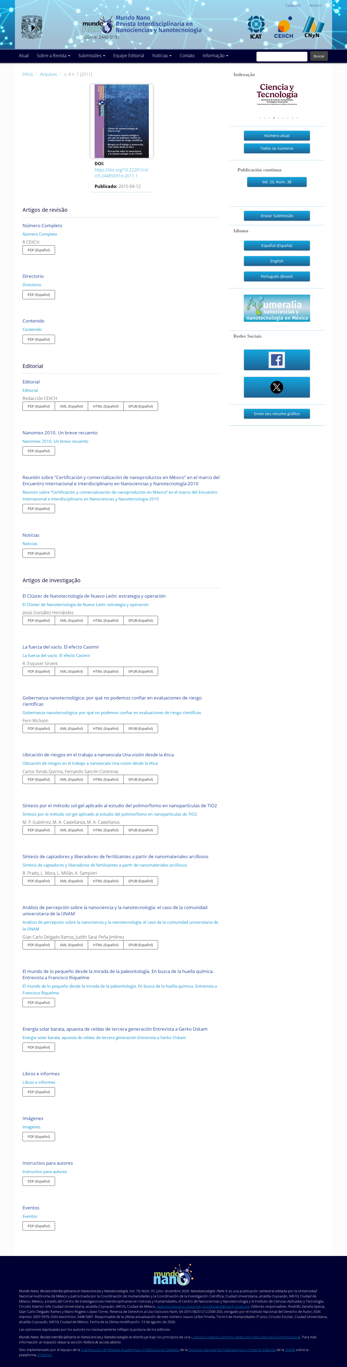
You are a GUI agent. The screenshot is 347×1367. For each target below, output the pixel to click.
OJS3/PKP (44, 1354)
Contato (187, 55)
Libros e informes (41, 1073)
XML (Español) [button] (71, 406)
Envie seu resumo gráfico (277, 413)
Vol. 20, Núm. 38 (276, 181)
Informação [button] (214, 55)
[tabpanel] (277, 95)
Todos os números (277, 148)
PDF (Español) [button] (39, 250)
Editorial (31, 382)
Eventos (31, 1208)
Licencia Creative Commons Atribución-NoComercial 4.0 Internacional (245, 1337)
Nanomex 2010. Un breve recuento (60, 432)
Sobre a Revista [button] (52, 55)
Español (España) (276, 245)
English (277, 260)
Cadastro (293, 5)
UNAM (290, 1349)
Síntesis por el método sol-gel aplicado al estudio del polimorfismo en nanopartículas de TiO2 (120, 805)
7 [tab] (288, 118)
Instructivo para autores (48, 1163)
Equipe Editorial (128, 55)
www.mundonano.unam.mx (178, 1306)
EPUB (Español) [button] (140, 406)
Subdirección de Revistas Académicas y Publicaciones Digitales (130, 1349)
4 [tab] (274, 118)
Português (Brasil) (277, 276)
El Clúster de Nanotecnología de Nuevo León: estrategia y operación (94, 596)
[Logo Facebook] (277, 359)
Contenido (33, 321)
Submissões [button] (90, 55)
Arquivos (49, 74)
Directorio (33, 276)
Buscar (319, 56)
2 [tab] (265, 118)
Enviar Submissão (277, 215)
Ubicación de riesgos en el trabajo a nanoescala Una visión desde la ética (98, 754)
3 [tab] (269, 118)
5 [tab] (278, 118)
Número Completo (42, 225)
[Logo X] (277, 387)
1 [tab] (260, 118)
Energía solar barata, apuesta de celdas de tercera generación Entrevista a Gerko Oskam (115, 1029)
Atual (24, 55)
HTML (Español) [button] (105, 406)
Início (28, 74)
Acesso (315, 5)
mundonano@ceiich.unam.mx (226, 1306)
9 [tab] (297, 118)
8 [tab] (292, 118)
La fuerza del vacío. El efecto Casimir (61, 647)
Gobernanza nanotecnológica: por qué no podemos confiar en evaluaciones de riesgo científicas (112, 712)
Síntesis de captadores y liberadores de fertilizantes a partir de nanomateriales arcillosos (115, 856)
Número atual (277, 135)
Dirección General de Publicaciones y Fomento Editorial (232, 1349)
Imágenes (33, 1118)
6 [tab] (283, 118)
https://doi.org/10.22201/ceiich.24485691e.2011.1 (121, 173)
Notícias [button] (160, 55)
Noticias (31, 535)
